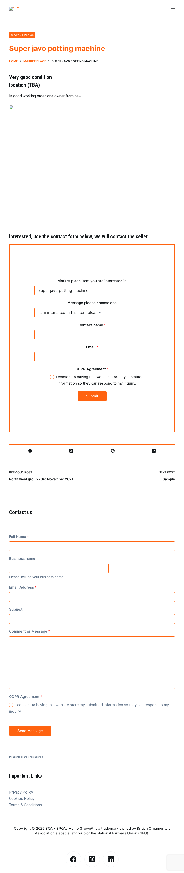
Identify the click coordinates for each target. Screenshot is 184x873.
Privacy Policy (21, 792)
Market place (22, 35)
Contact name (92, 325)
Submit (92, 396)
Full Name (19, 536)
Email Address (23, 587)
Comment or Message (29, 631)
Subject (16, 609)
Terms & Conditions (25, 805)
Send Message (30, 731)
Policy (29, 798)
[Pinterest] (113, 451)
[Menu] (173, 8)
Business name (22, 558)
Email (92, 347)
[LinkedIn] (154, 451)
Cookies (16, 798)
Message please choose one (92, 302)
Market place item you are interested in (92, 280)
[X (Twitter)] (71, 451)
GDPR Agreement (92, 369)
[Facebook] (30, 451)
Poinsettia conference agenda (26, 756)
